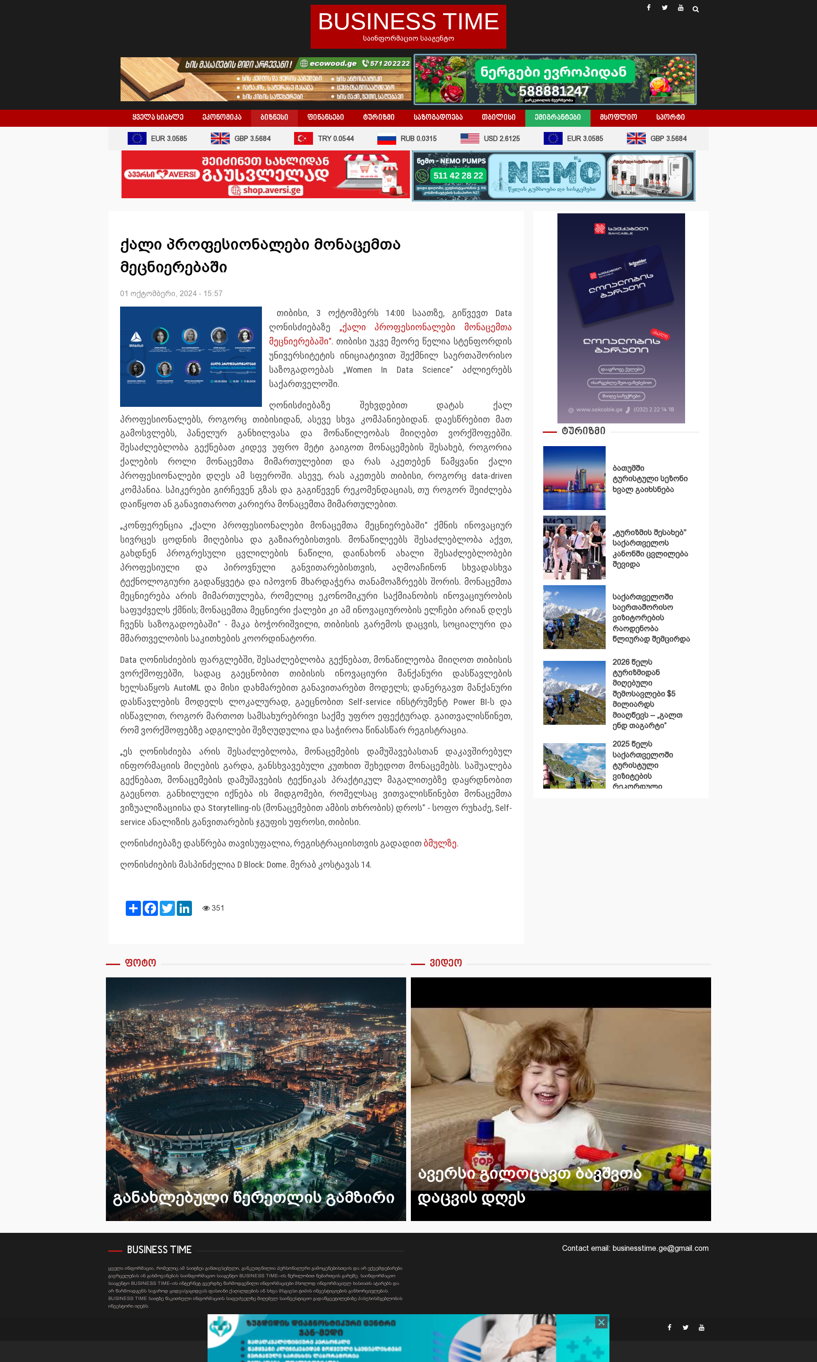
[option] (621, 480)
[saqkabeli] (621, 318)
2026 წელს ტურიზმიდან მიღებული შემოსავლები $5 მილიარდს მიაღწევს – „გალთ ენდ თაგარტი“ (574, 693)
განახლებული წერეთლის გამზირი (256, 1099)
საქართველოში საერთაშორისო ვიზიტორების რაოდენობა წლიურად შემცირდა (574, 617)
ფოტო (140, 964)
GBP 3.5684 (233, 138)
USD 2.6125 (483, 138)
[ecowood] (267, 78)
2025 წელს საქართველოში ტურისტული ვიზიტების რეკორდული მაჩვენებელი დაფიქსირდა (574, 775)
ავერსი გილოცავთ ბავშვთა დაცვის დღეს (561, 1099)
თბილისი (499, 118)
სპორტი (670, 118)
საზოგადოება (438, 118)
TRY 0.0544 (316, 138)
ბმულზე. (441, 843)
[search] (696, 9)
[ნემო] (553, 175)
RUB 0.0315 (399, 138)
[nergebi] (555, 78)
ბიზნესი (274, 118)
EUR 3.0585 (150, 138)
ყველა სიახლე (157, 118)
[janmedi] (408, 1347)
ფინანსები (325, 118)
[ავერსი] (266, 174)
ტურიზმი (379, 118)
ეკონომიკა (222, 118)
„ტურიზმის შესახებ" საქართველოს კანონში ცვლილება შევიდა (574, 548)
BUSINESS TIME (408, 21)
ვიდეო (446, 964)
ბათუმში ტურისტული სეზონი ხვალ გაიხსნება (574, 478)
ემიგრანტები (558, 118)
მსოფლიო (618, 118)
